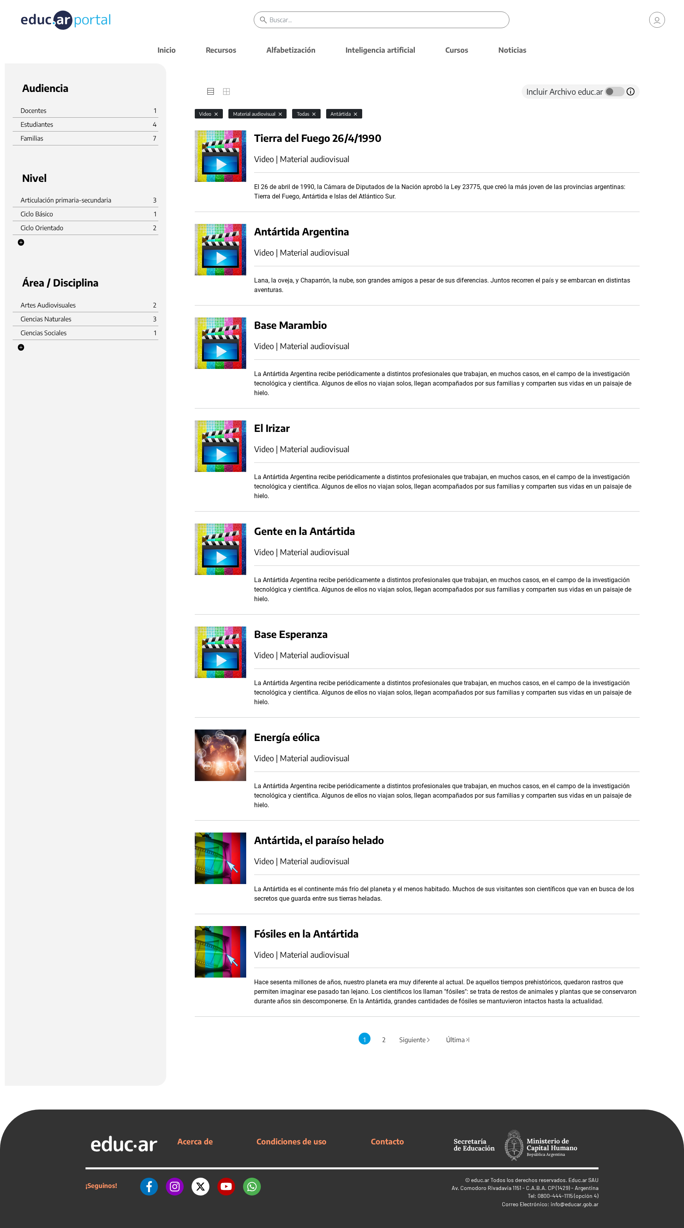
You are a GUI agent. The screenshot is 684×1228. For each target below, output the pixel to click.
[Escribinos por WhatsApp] (252, 1186)
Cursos (456, 49)
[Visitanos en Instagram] (175, 1186)
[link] (657, 20)
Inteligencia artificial (380, 49)
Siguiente (415, 1040)
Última (458, 1040)
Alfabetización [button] (290, 49)
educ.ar (480, 1179)
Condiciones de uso (291, 1141)
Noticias (512, 49)
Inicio (167, 49)
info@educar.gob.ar (574, 1204)
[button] (21, 242)
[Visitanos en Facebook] (149, 1186)
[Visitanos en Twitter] (200, 1186)
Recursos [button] (221, 49)
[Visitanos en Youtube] (226, 1186)
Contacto (387, 1141)
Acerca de (195, 1141)
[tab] (210, 91)
